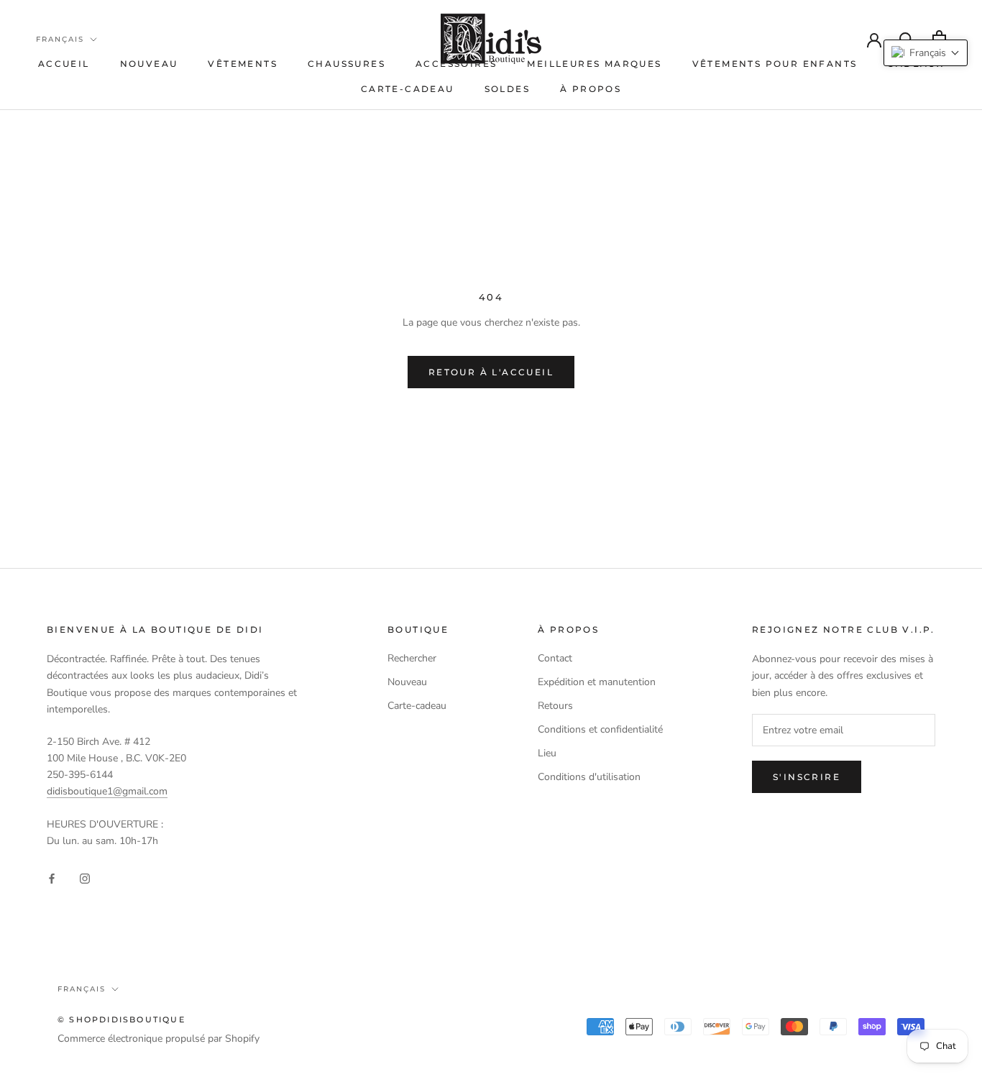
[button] (925, 52)
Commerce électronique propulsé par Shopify (159, 1038)
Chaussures (346, 63)
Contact (555, 658)
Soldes (507, 88)
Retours (555, 705)
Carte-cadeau (407, 88)
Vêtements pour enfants (775, 63)
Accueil (64, 63)
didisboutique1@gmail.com (107, 791)
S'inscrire (806, 776)
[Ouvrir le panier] (939, 38)
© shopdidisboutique (121, 1019)
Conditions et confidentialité (600, 729)
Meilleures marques (594, 63)
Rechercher (411, 658)
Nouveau (149, 63)
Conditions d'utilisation (589, 777)
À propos (590, 88)
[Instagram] (85, 877)
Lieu (547, 753)
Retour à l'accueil (491, 372)
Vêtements (242, 63)
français (60, 39)
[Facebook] (52, 877)
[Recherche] (906, 38)
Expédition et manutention (597, 682)
